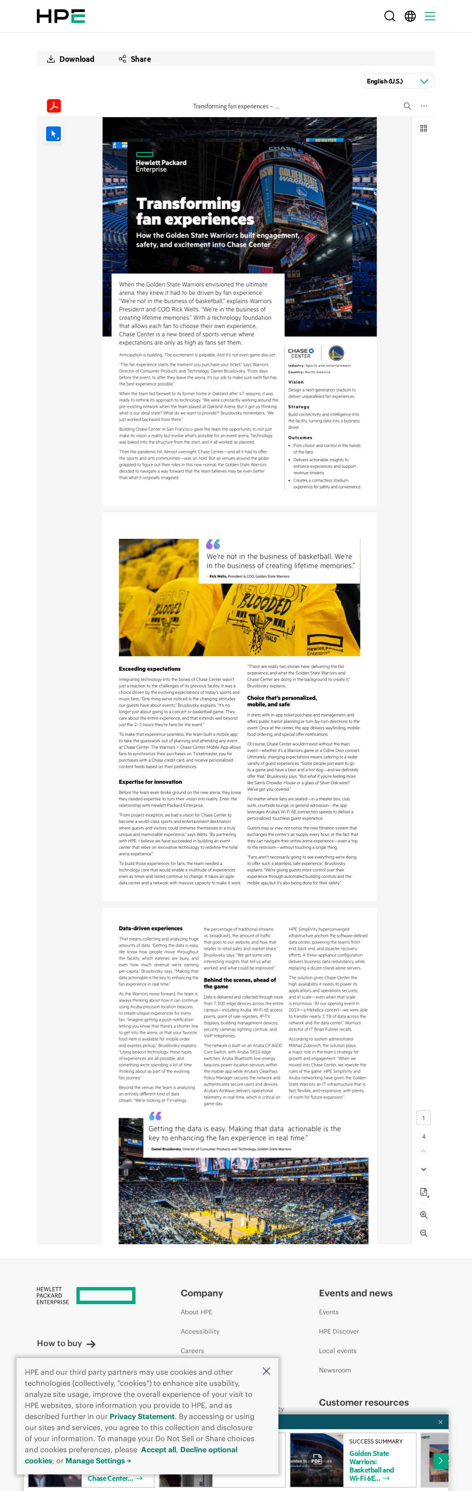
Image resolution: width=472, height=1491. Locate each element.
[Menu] (430, 16)
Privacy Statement (142, 1416)
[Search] (389, 16)
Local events (338, 1351)
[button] (266, 1371)
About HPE (196, 1312)
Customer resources (364, 1402)
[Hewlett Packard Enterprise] (61, 16)
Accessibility (200, 1331)
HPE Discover (339, 1331)
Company (202, 1293)
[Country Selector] (410, 16)
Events (329, 1312)
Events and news (356, 1293)
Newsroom (335, 1370)
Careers (192, 1351)
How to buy (59, 1343)
